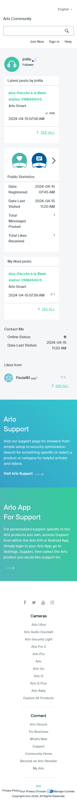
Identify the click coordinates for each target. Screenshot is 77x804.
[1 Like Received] (19, 160)
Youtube (43, 602)
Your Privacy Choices (32, 791)
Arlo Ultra (39, 624)
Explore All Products (38, 698)
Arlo (38, 661)
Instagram (52, 602)
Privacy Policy (10, 790)
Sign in (54, 41)
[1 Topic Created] (39, 160)
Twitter (34, 602)
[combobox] (38, 31)
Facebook (24, 602)
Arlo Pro (38, 654)
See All (48, 133)
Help (68, 41)
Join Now (37, 41)
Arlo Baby (38, 690)
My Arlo (6, 3)
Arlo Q (38, 676)
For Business (38, 731)
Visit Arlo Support (18, 474)
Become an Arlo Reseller (38, 761)
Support (38, 746)
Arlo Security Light (38, 639)
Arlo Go (38, 668)
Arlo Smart (17, 106)
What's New (38, 739)
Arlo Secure (38, 724)
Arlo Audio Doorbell (38, 632)
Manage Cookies (64, 791)
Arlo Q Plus (38, 683)
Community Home (38, 753)
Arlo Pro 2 (38, 646)
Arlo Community (17, 19)
